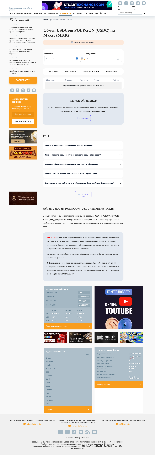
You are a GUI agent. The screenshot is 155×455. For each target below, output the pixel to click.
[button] (77, 59)
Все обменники (83, 118)
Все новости (23, 80)
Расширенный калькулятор (56, 326)
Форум (103, 13)
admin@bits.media (34, 424)
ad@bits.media (124, 424)
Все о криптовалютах (21, 13)
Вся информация (103, 384)
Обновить (49, 409)
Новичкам (53, 13)
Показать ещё (84, 195)
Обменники (65, 13)
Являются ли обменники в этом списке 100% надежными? (71, 174)
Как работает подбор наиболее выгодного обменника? (69, 145)
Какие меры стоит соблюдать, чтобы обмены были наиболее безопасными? (79, 183)
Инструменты (91, 13)
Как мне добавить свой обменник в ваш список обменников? (72, 164)
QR (119, 446)
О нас (13, 19)
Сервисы (77, 13)
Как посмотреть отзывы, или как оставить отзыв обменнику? (73, 155)
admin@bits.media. (106, 444)
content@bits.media (79, 426)
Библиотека (40, 13)
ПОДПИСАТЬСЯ (22, 122)
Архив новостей (77, 448)
